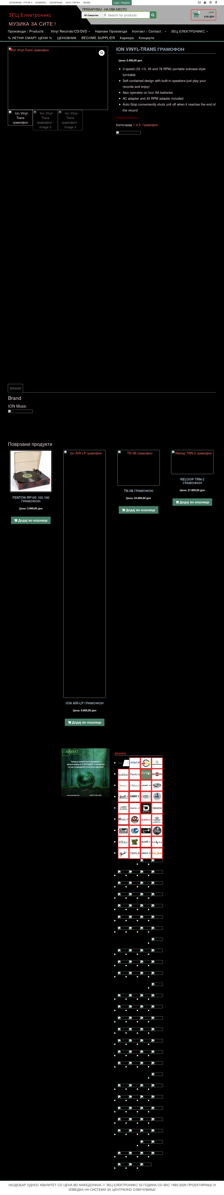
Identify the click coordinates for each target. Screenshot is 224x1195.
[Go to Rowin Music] (157, 1077)
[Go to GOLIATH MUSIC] (123, 875)
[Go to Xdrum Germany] (123, 1167)
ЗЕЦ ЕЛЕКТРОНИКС (188, 31)
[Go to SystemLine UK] (146, 1111)
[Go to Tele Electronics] (123, 1134)
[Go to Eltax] (123, 841)
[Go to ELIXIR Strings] (157, 830)
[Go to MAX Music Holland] (123, 976)
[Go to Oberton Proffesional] (146, 1010)
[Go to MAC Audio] (157, 954)
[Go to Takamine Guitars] (123, 1122)
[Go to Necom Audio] (123, 1010)
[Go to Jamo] (134, 909)
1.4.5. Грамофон (145, 124)
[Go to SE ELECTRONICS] (146, 1088)
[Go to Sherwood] (157, 1089)
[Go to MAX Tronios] (134, 976)
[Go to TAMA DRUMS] (134, 1122)
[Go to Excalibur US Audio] (157, 841)
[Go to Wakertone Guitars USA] (134, 1156)
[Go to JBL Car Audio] (157, 909)
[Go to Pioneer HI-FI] (123, 1044)
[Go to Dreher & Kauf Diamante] (157, 818)
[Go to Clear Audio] (157, 796)
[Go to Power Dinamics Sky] (134, 1044)
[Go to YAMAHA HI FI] (134, 1167)
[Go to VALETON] (157, 1134)
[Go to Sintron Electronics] (134, 1100)
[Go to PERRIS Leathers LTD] (134, 1032)
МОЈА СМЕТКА (73, 2)
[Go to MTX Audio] (157, 998)
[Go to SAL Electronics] (123, 1089)
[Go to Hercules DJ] (157, 886)
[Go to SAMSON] (134, 1088)
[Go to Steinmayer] (134, 1111)
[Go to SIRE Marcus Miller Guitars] (146, 1100)
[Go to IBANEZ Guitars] (123, 897)
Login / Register (122, 2)
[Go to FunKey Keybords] (146, 852)
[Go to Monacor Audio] (134, 998)
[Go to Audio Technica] (157, 762)
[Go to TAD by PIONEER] (157, 1111)
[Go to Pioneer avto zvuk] (146, 1032)
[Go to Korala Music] (157, 931)
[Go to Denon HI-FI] (157, 807)
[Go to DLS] (134, 818)
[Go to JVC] (123, 920)
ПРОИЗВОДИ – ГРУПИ (20, 2)
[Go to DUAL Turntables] (123, 830)
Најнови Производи (111, 31)
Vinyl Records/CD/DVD (69, 31)
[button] (102, 53)
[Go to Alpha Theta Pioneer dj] (123, 762)
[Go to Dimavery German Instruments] (123, 818)
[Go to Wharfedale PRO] (157, 1156)
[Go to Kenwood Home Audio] (123, 931)
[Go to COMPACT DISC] (123, 807)
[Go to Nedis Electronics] (134, 1010)
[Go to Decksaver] (146, 807)
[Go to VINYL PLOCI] (157, 1145)
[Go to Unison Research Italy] (146, 1134)
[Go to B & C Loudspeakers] (157, 773)
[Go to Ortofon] (146, 1021)
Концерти (146, 37)
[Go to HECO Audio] (146, 886)
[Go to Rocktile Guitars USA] (134, 1066)
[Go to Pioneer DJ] (157, 1032)
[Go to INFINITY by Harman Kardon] (146, 897)
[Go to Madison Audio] (123, 965)
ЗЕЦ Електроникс (30, 14)
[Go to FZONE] (157, 852)
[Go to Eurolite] (146, 841)
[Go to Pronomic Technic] (146, 1044)
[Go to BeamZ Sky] (123, 785)
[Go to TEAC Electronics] (146, 1122)
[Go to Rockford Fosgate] (123, 1066)
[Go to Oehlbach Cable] (157, 1010)
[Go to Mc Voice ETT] (146, 976)
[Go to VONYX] (123, 1156)
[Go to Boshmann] (157, 785)
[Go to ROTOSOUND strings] (157, 1066)
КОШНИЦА (41, 2)
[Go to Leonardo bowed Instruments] (134, 954)
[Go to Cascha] (134, 796)
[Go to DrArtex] (146, 818)
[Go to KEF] (157, 920)
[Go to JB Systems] (146, 909)
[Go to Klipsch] (134, 931)
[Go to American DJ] (146, 762)
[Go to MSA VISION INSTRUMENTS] (146, 998)
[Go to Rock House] (157, 1055)
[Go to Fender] (123, 852)
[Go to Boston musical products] (123, 796)
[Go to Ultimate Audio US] (134, 1134)
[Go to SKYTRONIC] (157, 1100)
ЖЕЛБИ (86, 2)
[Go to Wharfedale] (146, 1156)
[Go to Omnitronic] (123, 1021)
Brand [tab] (15, 388)
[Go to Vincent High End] (146, 1145)
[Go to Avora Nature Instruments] (146, 773)
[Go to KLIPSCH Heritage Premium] (146, 931)
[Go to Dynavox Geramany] (146, 830)
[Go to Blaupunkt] (146, 785)
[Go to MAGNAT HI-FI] (146, 965)
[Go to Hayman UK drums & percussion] (134, 886)
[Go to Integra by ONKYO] (157, 897)
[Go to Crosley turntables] (134, 807)
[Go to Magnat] (134, 965)
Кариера (127, 37)
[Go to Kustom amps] (157, 942)
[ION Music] (128, 254)
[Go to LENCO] (123, 954)
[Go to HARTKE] (123, 886)
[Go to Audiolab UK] (123, 773)
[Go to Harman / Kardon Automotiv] (157, 875)
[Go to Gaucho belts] (146, 863)
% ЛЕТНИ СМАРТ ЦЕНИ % (30, 37)
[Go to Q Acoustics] (157, 1044)
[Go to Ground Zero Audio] (134, 875)
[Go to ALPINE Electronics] (134, 762)
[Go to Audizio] (134, 773)
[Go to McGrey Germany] (157, 976)
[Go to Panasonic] (157, 1021)
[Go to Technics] (157, 1122)
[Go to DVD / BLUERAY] (134, 830)
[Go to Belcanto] (134, 785)
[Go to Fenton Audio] (134, 852)
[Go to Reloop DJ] (146, 1055)
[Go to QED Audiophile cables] (123, 1055)
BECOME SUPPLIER (98, 37)
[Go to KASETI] (146, 920)
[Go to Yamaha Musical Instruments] (146, 1167)
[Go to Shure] (123, 1100)
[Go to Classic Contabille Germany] (146, 796)
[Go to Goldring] (157, 864)
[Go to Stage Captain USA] (123, 1111)
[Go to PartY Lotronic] (123, 1032)
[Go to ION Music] (123, 909)
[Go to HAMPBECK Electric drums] (146, 875)
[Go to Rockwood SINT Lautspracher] (146, 1066)
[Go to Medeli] (157, 987)
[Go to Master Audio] (157, 965)
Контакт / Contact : (148, 31)
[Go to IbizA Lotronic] (134, 897)
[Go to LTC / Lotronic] (146, 954)
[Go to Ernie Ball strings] (134, 841)
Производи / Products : (27, 31)
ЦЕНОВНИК (67, 37)
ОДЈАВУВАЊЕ (56, 2)
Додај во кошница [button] (32, 520)
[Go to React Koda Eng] (134, 1055)
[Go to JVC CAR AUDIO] (134, 920)
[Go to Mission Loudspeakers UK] (123, 998)
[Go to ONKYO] (134, 1021)
